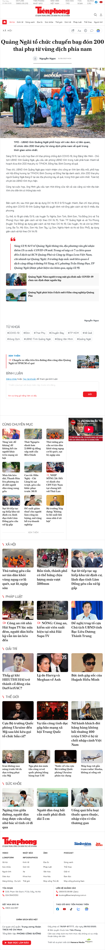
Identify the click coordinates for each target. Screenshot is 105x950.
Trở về (5, 109)
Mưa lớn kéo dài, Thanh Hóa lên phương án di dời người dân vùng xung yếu (11, 483)
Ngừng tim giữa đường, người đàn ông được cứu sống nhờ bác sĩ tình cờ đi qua (17, 818)
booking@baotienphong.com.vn (72, 895)
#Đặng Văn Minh (64, 339)
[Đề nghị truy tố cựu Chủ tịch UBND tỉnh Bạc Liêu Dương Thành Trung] (87, 610)
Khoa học (27, 876)
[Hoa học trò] (99, 844)
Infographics (30, 857)
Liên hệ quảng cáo (66, 888)
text (79, 30)
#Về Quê (87, 332)
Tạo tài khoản (29, 379)
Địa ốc (40, 22)
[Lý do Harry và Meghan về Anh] (52, 662)
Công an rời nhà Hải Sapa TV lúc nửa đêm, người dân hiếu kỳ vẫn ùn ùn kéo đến (17, 631)
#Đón (27, 332)
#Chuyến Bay (56, 332)
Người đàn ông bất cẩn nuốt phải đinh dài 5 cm (51, 814)
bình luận (92, 30)
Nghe (5, 79)
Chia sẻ (5, 86)
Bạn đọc (67, 876)
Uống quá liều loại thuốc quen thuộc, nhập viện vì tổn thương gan (85, 816)
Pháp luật (77, 22)
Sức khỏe (49, 22)
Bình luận (5, 102)
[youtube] (101, 2)
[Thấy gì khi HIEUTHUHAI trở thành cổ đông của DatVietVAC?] (18, 662)
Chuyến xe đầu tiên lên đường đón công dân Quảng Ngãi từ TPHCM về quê (39, 361)
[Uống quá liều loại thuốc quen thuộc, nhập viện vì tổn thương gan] (87, 797)
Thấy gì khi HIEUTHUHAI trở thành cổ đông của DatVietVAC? (16, 681)
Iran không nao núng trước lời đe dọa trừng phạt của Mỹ (12, 770)
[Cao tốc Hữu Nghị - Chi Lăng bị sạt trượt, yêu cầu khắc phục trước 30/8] (33, 467)
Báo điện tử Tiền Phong (52, 11)
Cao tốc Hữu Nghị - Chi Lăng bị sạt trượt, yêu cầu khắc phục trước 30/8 (32, 483)
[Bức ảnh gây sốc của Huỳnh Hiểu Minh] (87, 662)
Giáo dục (6, 876)
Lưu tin (5, 94)
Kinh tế (20, 22)
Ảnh (45, 853)
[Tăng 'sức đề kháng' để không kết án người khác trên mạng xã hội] (11, 434)
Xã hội (12, 22)
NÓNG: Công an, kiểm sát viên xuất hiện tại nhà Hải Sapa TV (52, 629)
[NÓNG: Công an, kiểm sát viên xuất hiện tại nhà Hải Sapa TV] (52, 610)
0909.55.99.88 (65, 891)
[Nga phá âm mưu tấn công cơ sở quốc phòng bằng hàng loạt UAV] (39, 756)
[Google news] (87, 909)
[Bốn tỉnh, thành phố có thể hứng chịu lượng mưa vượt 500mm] (52, 558)
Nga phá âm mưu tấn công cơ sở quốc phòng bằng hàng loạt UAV (38, 770)
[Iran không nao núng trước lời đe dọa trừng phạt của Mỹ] (13, 756)
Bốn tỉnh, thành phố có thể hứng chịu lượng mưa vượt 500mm (52, 577)
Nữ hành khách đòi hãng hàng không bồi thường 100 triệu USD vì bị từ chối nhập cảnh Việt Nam (86, 734)
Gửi (90, 394)
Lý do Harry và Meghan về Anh (49, 677)
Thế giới (58, 22)
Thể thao (88, 22)
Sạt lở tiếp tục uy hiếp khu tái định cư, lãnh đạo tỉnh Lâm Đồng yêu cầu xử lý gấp (11, 516)
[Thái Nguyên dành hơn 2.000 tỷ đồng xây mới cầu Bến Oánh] (33, 434)
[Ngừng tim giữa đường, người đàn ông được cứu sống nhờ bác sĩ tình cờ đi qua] (18, 797)
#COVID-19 (13, 332)
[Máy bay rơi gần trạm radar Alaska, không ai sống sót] (92, 756)
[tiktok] (73, 909)
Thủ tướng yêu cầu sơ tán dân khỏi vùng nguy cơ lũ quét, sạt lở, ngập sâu (55, 448)
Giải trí (11, 649)
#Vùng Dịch (13, 339)
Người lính (98, 22)
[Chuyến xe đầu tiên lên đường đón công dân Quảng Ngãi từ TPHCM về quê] (88, 361)
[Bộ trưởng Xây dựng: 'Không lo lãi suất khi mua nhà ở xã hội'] (55, 500)
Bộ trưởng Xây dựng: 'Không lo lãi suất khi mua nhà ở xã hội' (54, 515)
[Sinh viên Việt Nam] (82, 844)
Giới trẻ (68, 22)
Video (5, 853)
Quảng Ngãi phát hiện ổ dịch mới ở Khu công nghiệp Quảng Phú (61, 294)
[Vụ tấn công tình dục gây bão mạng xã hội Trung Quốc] (52, 710)
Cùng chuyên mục (17, 424)
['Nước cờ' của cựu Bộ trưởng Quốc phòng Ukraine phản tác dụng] (66, 756)
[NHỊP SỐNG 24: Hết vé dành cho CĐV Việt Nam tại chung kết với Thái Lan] (55, 467)
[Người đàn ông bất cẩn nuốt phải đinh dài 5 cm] (52, 797)
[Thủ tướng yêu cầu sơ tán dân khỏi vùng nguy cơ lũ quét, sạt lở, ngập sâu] (55, 434)
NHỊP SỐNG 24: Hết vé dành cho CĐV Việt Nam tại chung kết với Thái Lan (54, 483)
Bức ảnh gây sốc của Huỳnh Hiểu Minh (86, 677)
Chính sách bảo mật (27, 919)
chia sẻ (73, 30)
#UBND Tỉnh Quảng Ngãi (37, 339)
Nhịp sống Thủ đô (51, 881)
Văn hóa (46, 871)
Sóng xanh (30, 22)
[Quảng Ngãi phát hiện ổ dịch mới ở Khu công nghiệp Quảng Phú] (16, 295)
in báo (85, 30)
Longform (8, 857)
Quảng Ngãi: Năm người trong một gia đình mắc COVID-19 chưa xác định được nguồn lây (60, 278)
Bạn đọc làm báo (18, 942)
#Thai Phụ (39, 332)
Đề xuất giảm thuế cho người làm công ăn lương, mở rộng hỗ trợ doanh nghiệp (33, 516)
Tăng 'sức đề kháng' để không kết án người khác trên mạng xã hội (10, 450)
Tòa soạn (7, 888)
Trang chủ (4, 22)
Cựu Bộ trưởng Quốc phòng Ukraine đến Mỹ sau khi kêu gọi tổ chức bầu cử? (17, 729)
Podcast (69, 853)
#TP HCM (73, 332)
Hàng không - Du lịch (11, 881)
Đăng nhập (11, 379)
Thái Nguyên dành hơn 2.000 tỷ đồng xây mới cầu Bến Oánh (32, 448)
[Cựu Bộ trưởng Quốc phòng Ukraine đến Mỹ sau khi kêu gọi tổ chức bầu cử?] (18, 710)
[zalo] (80, 909)
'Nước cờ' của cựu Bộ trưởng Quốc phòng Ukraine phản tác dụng (64, 770)
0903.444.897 (11, 908)
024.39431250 (11, 895)
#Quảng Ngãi (84, 339)
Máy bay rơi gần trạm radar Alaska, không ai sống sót (92, 769)
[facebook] (96, 2)
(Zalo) (75, 891)
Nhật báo (28, 853)
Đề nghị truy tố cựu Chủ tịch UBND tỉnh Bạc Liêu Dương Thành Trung (86, 629)
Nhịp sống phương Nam (74, 881)
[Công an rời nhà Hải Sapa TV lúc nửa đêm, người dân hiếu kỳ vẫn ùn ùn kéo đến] (18, 610)
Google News (98, 30)
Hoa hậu (47, 876)
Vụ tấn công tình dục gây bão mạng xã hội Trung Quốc (52, 727)
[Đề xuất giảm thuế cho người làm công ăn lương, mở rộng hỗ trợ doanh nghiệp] (33, 500)
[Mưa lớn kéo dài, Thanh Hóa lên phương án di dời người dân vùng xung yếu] (11, 467)
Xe (24, 871)
